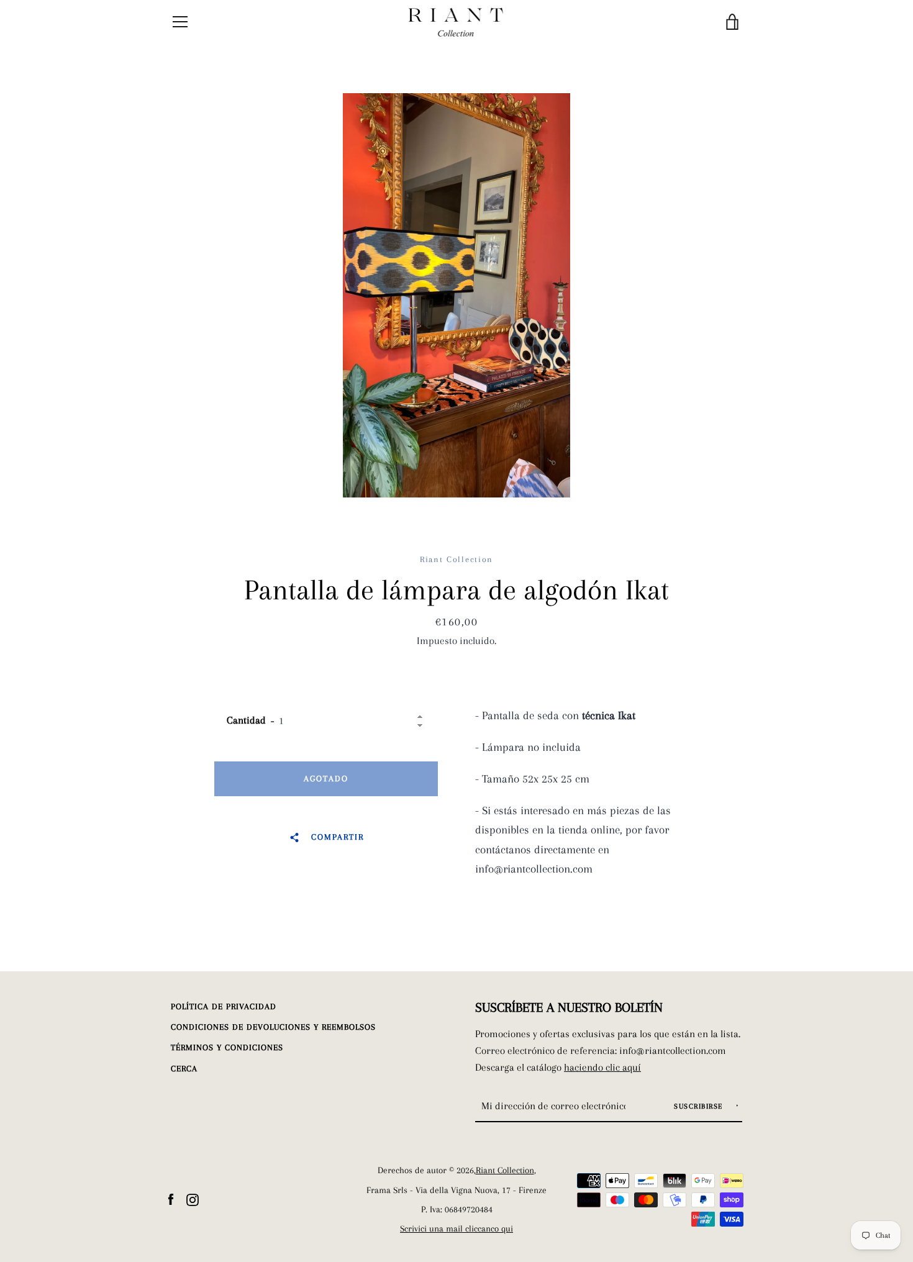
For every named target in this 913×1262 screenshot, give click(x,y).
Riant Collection (505, 1170)
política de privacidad (223, 1006)
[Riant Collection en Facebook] (171, 1198)
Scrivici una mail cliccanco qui (456, 1228)
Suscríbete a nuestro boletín (569, 1007)
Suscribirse (699, 1106)
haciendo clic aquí (602, 1067)
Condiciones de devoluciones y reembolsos (273, 1027)
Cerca (184, 1068)
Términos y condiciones (227, 1047)
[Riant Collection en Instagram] (192, 1198)
